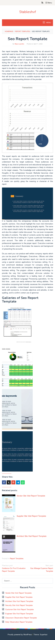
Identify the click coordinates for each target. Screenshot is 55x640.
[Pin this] (13, 482)
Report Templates (16, 558)
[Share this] (4, 482)
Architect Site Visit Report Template (31, 536)
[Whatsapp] (23, 482)
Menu (49, 2)
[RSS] (42, 2)
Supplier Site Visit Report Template (31, 516)
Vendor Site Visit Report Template (31, 495)
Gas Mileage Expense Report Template (41, 568)
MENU (48, 22)
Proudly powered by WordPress (20, 634)
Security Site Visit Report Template (19, 605)
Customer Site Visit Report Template (19, 609)
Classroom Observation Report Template (21, 617)
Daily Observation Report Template (18, 622)
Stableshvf (27, 12)
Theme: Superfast (40, 634)
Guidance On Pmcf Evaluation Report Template (13, 568)
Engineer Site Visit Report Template (19, 613)
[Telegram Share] (18, 482)
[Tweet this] (9, 482)
